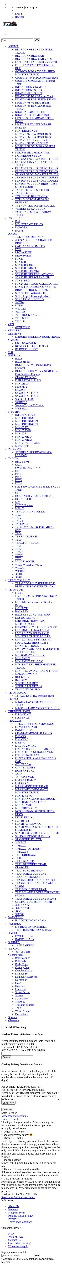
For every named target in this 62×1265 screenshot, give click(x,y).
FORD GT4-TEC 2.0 (27, 755)
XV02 (18, 577)
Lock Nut (20, 989)
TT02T (19, 555)
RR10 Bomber (23, 255)
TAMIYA (13, 458)
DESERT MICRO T (26, 617)
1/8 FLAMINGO (24, 945)
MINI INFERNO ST (26, 424)
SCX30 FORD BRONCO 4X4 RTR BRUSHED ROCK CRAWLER (35, 288)
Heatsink (20, 986)
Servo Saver (21, 998)
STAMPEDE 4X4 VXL (28, 839)
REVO (19, 814)
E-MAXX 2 (21, 739)
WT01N (19, 570)
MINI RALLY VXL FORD (30, 801)
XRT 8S (19, 914)
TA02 (18, 517)
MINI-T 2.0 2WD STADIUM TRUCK (36, 670)
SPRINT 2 (21, 402)
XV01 (18, 573)
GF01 (18, 492)
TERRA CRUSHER (26, 536)
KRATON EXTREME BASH (32, 115)
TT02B (19, 552)
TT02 (18, 549)
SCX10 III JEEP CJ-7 (27, 271)
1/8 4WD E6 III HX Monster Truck (34, 695)
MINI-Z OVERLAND (27, 442)
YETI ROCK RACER (27, 314)
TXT (18, 558)
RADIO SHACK (24, 939)
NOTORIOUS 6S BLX (28, 155)
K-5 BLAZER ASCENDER (31, 926)
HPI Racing (14, 355)
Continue (7, 1109)
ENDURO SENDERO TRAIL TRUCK (37, 336)
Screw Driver (22, 992)
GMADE (13, 339)
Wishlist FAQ (15, 1236)
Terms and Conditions (20, 1221)
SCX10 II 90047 (24, 264)
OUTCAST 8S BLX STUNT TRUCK (36, 171)
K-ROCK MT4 (23, 714)
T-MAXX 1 (21, 851)
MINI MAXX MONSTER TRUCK (35, 798)
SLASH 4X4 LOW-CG (28, 823)
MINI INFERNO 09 (26, 421)
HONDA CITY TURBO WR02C (34, 495)
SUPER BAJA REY (26, 683)
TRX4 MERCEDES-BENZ (30, 873)
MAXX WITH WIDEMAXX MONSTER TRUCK (31, 791)
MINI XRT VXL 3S (26, 808)
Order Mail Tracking (19, 1243)
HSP (10, 352)
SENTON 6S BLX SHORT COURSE (36, 180)
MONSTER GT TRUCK (29, 224)
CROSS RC (15, 330)
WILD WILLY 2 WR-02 (28, 564)
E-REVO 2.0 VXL (25, 745)
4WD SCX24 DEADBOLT (30, 236)
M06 (17, 502)
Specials (12, 1017)
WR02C (19, 567)
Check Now (8, 1102)
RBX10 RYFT (23, 252)
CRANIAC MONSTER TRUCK (33, 733)
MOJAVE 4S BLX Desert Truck (33, 133)
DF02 (18, 474)
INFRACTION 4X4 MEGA (31, 87)
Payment (13, 1209)
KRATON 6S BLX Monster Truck (34, 96)
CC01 (18, 464)
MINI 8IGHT (22, 658)
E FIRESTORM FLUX (28, 380)
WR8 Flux (21, 408)
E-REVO (20, 742)
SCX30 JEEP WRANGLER (31, 293)
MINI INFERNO (24, 417)
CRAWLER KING (26, 377)
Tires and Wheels (24, 1004)
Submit (6, 1057)
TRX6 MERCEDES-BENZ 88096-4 (35, 898)
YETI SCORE (23, 318)
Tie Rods (20, 1001)
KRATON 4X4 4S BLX (28, 93)
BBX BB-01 (22, 461)
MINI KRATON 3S (26, 130)
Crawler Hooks (23, 970)
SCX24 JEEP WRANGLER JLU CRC (37, 283)
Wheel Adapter (23, 1011)
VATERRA (14, 923)
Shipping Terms (16, 1212)
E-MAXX (20, 736)
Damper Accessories (26, 976)
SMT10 (19, 302)
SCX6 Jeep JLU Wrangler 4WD (32, 296)
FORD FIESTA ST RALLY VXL (34, 751)
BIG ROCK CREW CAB (29, 55)
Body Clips (21, 964)
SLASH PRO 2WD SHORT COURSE (37, 833)
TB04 (18, 533)
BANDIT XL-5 (24, 730)
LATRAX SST (23, 783)
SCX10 (19, 258)
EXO (18, 249)
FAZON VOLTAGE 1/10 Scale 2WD (36, 62)
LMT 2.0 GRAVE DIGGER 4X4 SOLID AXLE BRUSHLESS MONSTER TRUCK (33, 642)
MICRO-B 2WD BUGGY (30, 655)
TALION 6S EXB (25, 193)
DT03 (18, 480)
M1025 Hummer (24, 505)
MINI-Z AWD (23, 430)
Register (19, 16)
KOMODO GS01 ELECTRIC (32, 346)
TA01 (18, 514)
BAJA (18, 358)
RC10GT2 (21, 227)
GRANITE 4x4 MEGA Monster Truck (36, 77)
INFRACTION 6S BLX (28, 90)
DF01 (18, 470)
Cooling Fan (22, 967)
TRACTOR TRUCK (27, 542)
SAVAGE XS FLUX (26, 396)
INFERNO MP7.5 (25, 414)
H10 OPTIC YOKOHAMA (30, 920)
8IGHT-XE (21, 608)
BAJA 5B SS (22, 361)
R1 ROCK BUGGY (26, 349)
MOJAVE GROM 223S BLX (31, 143)
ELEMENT (14, 333)
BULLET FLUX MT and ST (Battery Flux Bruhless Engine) (36, 373)
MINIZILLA (22, 383)
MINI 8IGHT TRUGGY (29, 661)
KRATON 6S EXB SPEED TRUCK (35, 99)
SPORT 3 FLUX (24, 399)
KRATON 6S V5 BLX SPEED (32, 102)
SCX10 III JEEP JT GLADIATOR (34, 274)
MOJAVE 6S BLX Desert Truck (33, 136)
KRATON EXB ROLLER (30, 111)
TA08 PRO (21, 524)
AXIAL (12, 233)
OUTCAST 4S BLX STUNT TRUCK (36, 158)
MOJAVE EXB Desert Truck (31, 140)
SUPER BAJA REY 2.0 (28, 686)
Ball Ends (20, 961)
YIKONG (13, 948)
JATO (18, 773)
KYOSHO (14, 411)
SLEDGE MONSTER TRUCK (32, 836)
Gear (17, 982)
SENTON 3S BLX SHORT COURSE (36, 177)
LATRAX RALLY (25, 780)
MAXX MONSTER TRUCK (31, 786)
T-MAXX (20, 845)
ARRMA (13, 46)
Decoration (21, 979)
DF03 (18, 477)
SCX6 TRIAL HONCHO (29, 299)
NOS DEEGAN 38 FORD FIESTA (35, 811)
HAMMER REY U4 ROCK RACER (36, 627)
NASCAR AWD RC (26, 673)
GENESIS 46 (22, 327)
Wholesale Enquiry (18, 1246)
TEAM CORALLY (19, 580)
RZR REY (21, 680)
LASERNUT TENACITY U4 (32, 630)
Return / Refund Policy (20, 1215)
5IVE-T (19, 592)
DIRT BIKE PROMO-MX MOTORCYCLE (30, 622)
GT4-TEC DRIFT (25, 767)
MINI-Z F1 (21, 433)
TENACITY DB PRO (27, 689)
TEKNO (13, 698)
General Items (15, 954)
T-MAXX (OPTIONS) (27, 848)
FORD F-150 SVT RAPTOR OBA (35, 748)
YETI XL (20, 321)
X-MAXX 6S (22, 904)
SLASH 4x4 (22, 820)
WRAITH (20, 308)
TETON (19, 858)
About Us (13, 1206)
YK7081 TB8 (22, 951)
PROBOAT (14, 449)
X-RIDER (14, 942)
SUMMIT (20, 842)
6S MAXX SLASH (26, 726)
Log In (19, 13)
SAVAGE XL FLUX (26, 392)
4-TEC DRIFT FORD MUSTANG (34, 723)
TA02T (19, 520)
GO (37, 40)
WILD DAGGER (25, 561)
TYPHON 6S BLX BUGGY (31, 196)
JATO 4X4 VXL (24, 776)
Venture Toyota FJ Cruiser (29, 405)
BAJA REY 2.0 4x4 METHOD (32, 614)
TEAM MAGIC (17, 692)
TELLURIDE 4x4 (25, 854)
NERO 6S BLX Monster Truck (32, 152)
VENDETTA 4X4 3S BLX (30, 208)
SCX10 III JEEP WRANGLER (32, 277)
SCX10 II (20, 261)
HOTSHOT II (23, 499)
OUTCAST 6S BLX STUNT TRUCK (36, 168)
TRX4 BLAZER (24, 861)
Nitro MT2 (21, 386)
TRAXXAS (15, 720)
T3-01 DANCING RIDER (30, 511)
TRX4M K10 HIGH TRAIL (31, 889)
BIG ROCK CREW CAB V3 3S (33, 58)
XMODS (13, 932)
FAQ (11, 1233)
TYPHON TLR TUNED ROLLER (35, 205)
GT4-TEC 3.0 (23, 764)
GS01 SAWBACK (25, 342)
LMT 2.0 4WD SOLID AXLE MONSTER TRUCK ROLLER (33, 635)
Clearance (13, 1020)
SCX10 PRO (22, 280)
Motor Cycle (22, 446)
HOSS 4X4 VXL (24, 770)
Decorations (21, 1014)
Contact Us (14, 1239)
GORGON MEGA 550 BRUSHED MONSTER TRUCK (35, 73)
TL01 (18, 539)
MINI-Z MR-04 (24, 436)
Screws (19, 995)
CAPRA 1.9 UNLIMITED (30, 246)
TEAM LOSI (15, 589)
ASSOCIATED (16, 218)
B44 (17, 221)
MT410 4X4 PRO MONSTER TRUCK (37, 708)
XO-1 (18, 911)
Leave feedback (10, 1119)
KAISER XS (22, 717)
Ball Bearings (22, 957)
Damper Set (21, 973)
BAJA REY (21, 611)
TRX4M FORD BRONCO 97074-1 (35, 879)
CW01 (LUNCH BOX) (28, 467)
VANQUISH (15, 917)
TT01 (18, 545)
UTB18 (19, 305)
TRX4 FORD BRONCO (29, 870)
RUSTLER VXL (24, 817)
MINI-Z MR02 (23, 439)
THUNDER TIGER (19, 711)
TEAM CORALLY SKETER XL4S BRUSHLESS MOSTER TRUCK (35, 585)
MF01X (19, 508)
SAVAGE (20, 389)
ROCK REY (22, 677)
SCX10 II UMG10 (25, 268)
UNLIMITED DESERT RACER (33, 901)
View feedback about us (14, 1115)
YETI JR (20, 311)
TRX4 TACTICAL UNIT (29, 876)
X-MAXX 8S (22, 908)
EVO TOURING (24, 936)
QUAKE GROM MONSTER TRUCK (37, 174)
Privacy (12, 1218)
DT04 (18, 483)
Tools (18, 1007)
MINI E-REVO (23, 795)
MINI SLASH (23, 805)
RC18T (19, 230)
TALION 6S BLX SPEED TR (32, 190)
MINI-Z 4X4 (22, 427)
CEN (11, 324)
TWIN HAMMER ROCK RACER (34, 929)
